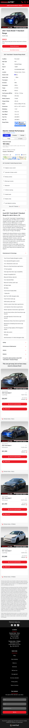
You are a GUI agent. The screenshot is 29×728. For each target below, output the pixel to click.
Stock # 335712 (5, 443)
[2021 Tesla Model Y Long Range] (14, 537)
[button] (22, 2)
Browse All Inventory (14, 46)
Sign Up (14, 712)
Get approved (14, 674)
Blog (14, 655)
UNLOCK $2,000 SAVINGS (15, 404)
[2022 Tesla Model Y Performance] (14, 431)
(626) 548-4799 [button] (15, 646)
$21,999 (4, 504)
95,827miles (24, 394)
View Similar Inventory (14, 50)
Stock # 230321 (5, 496)
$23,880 (4, 556)
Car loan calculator (14, 678)
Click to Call (7, 408)
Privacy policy (14, 681)
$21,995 (4, 451)
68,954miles (24, 552)
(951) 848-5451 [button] (15, 638)
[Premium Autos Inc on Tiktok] (17, 625)
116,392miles (24, 447)
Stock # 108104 (5, 549)
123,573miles (24, 500)
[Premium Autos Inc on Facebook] (11, 625)
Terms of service (14, 685)
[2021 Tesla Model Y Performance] (14, 484)
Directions (14, 666)
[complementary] (25, 724)
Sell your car (14, 670)
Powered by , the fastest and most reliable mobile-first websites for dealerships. (14, 721)
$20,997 (4, 398)
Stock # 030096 (5, 391)
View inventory (14, 659)
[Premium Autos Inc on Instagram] (14, 625)
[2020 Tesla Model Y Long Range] (14, 379)
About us (14, 663)
